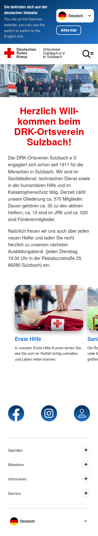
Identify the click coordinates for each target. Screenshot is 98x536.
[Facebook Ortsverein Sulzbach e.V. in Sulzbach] (16, 413)
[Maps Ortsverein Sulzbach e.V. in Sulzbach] (82, 413)
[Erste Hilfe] (49, 308)
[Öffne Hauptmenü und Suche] (88, 54)
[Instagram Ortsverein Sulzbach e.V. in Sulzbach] (49, 413)
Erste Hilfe (28, 338)
